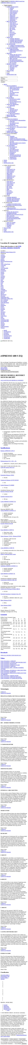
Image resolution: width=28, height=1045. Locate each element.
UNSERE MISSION (15, 38)
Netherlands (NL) (5, 297)
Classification (7, 338)
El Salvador (3, 270)
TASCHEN (12, 148)
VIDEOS (12, 69)
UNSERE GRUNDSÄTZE (16, 40)
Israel (2, 282)
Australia (3, 257)
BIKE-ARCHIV (13, 58)
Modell (5, 330)
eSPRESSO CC (13, 18)
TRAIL (11, 91)
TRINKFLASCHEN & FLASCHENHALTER (15, 155)
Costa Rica (3, 265)
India (2, 280)
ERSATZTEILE (13, 144)
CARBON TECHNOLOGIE (17, 45)
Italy (2, 284)
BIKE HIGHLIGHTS (12, 21)
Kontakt (5, 1005)
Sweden (2, 318)
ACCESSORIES (11, 145)
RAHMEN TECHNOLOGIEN (17, 46)
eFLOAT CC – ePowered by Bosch (18, 127)
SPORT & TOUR (14, 95)
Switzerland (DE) (5, 320)
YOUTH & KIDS (11, 112)
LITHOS (12, 8)
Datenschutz (6, 1007)
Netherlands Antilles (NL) (7, 298)
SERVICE (9, 53)
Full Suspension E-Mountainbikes (18, 120)
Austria (2, 258)
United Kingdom (5, 326)
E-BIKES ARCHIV (11, 131)
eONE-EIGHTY (14, 12)
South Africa (4, 316)
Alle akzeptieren (4, 1039)
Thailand (3, 324)
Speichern (24, 1043)
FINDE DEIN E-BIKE (12, 132)
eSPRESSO (12, 16)
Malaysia (3, 292)
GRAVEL (9, 107)
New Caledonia (4, 300)
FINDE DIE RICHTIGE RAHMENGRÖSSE (15, 55)
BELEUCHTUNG (14, 151)
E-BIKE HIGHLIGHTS (12, 6)
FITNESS (12, 129)
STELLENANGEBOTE (16, 42)
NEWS (5, 160)
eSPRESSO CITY (14, 17)
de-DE (5, 229)
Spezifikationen (7, 331)
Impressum (6, 1006)
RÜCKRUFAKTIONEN (16, 60)
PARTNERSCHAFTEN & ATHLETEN (16, 209)
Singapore (3, 312)
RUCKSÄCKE (13, 147)
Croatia (2, 266)
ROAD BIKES (10, 97)
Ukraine (2, 325)
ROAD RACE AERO (15, 99)
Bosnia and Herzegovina (6, 261)
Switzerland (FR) (5, 321)
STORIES (12, 68)
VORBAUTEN (13, 137)
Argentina (3, 256)
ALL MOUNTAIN (14, 92)
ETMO (11, 9)
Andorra (3, 254)
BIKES (5, 84)
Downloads (6, 334)
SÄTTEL (12, 141)
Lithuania (3, 289)
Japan (2, 285)
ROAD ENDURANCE (15, 101)
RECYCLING (13, 62)
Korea (2, 286)
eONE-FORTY (13, 13)
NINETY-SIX (13, 26)
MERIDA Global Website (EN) (8, 252)
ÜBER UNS (10, 37)
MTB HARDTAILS (14, 88)
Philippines (3, 305)
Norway (2, 304)
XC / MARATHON (14, 89)
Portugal (3, 308)
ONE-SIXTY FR (14, 24)
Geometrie (6, 333)
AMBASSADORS (14, 49)
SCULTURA (13, 33)
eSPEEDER (12, 20)
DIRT (11, 30)
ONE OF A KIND (14, 65)
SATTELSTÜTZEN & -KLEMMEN (18, 140)
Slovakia (3, 313)
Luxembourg (4, 290)
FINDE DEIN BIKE (12, 116)
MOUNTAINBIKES (12, 85)
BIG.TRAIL (13, 29)
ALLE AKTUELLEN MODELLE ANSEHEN (12, 380)
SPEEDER (12, 105)
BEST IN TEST (13, 66)
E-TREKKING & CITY (12, 125)
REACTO (12, 32)
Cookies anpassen (14, 1039)
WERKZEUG (13, 157)
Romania (3, 309)
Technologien (7, 337)
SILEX (11, 36)
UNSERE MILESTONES (16, 41)
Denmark (3, 269)
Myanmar (3, 296)
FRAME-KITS (13, 111)
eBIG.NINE (12, 14)
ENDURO (12, 93)
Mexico (2, 293)
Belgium (3, 260)
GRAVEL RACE (14, 109)
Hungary (3, 277)
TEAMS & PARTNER (12, 48)
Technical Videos (8, 335)
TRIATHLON (13, 103)
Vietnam (3, 328)
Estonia (2, 272)
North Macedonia (5, 302)
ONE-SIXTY (13, 22)
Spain (2, 317)
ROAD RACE (13, 100)
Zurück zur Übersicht (6, 693)
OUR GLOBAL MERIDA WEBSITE (11, 247)
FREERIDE (12, 124)
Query (2, 77)
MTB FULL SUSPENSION (16, 87)
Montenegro (3, 294)
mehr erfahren (4, 367)
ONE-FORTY (13, 25)
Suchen (2, 78)
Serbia (2, 310)
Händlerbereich (7, 1009)
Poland (2, 306)
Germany (3, 276)
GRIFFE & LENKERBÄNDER (17, 139)
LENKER (12, 136)
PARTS (8, 135)
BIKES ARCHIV (11, 115)
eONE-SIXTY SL (14, 10)
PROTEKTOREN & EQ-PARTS (18, 143)
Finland (2, 273)
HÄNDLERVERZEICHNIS (16, 61)
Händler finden (4, 369)
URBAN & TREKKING (13, 104)
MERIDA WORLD (11, 64)
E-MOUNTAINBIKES (12, 119)
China (2, 262)
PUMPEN (12, 153)
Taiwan (2, 322)
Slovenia (3, 314)
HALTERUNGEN (14, 149)
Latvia (2, 288)
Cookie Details (22, 1039)
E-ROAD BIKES (11, 128)
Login (8, 73)
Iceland (2, 278)
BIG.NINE (12, 28)
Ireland (2, 281)
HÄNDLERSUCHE (12, 74)
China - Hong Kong (5, 264)
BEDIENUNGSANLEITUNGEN (18, 57)
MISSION (12, 34)
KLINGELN (13, 152)
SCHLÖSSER (13, 159)
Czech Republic (4, 268)
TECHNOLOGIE (11, 44)
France (2, 274)
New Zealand (4, 301)
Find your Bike (10, 70)
